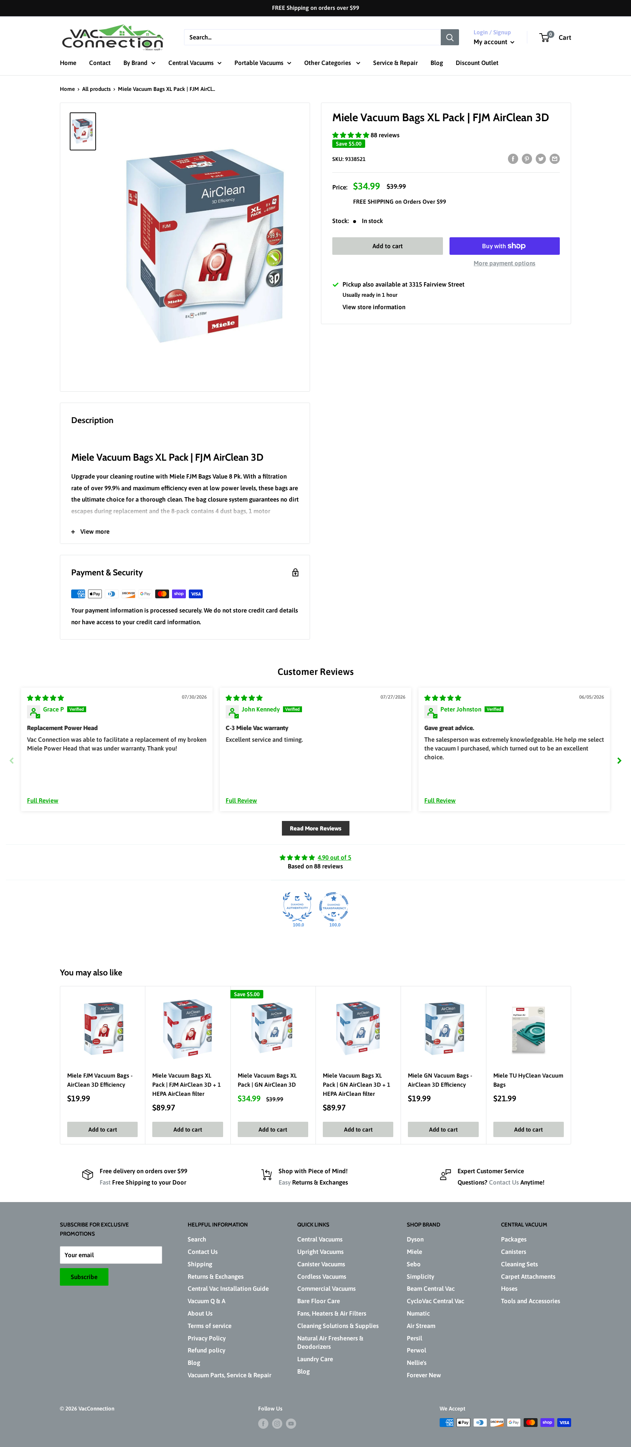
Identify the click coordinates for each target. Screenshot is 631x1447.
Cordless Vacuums (321, 1276)
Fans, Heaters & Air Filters (331, 1313)
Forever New (424, 1375)
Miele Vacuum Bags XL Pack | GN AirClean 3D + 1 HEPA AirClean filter (356, 1084)
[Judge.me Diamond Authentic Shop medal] (297, 906)
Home (68, 62)
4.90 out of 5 (334, 857)
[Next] (571, 1065)
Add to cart (387, 246)
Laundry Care (315, 1359)
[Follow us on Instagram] (277, 1423)
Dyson (415, 1239)
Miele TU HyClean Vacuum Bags (528, 1080)
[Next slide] (619, 760)
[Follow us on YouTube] (291, 1423)
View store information (374, 307)
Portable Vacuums (258, 62)
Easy (285, 1182)
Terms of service (210, 1325)
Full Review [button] (42, 800)
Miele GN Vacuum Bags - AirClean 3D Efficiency (440, 1080)
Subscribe (84, 1277)
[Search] (450, 37)
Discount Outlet (477, 62)
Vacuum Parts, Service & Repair (229, 1375)
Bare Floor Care (318, 1301)
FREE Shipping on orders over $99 (315, 7)
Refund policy (206, 1350)
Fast (105, 1182)
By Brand (135, 62)
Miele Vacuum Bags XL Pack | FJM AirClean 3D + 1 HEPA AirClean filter (186, 1084)
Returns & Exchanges (216, 1276)
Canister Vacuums (321, 1264)
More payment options (504, 263)
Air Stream (421, 1325)
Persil (414, 1338)
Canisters (513, 1251)
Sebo (414, 1264)
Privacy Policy (207, 1338)
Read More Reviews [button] (315, 828)
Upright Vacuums (320, 1251)
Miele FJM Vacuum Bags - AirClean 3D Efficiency (100, 1080)
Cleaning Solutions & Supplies (338, 1325)
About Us (200, 1313)
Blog (437, 62)
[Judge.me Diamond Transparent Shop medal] (333, 906)
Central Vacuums (191, 62)
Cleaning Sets (519, 1264)
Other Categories (328, 62)
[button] (351, 135)
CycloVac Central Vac (435, 1301)
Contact (100, 62)
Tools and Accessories (530, 1301)
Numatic (418, 1313)
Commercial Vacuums (326, 1288)
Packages (514, 1239)
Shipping (200, 1264)
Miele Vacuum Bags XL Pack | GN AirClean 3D (267, 1080)
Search (197, 1239)
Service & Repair (395, 62)
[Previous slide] (12, 760)
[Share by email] (555, 159)
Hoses (509, 1288)
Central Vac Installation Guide (228, 1288)
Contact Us (504, 1182)
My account (491, 42)
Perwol (416, 1350)
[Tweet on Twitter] (541, 159)
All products (96, 89)
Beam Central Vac (431, 1288)
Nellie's (417, 1362)
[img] (45, 698)
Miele (414, 1251)
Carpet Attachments (528, 1276)
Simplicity (420, 1276)
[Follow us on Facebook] (263, 1423)
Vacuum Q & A (206, 1301)
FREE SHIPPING (374, 201)
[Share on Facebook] (513, 159)
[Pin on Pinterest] (527, 159)
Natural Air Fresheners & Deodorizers (330, 1343)
